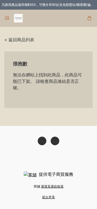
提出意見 (48, 197)
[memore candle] (18, 18)
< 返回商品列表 (19, 39)
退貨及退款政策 (52, 186)
